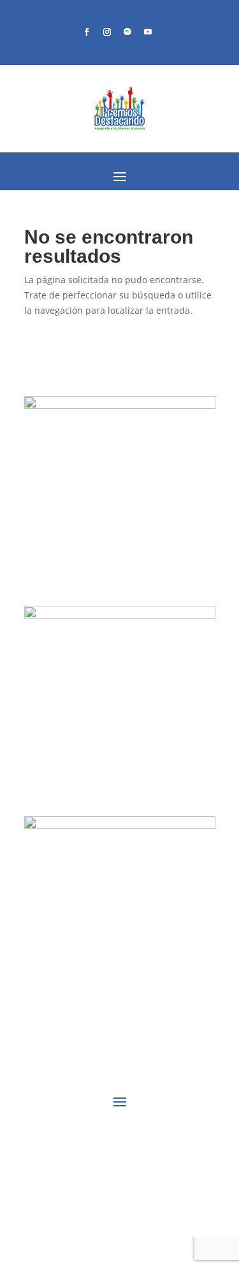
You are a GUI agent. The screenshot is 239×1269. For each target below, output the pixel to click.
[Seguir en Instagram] (107, 32)
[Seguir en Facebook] (86, 32)
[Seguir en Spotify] (127, 32)
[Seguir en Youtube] (148, 32)
